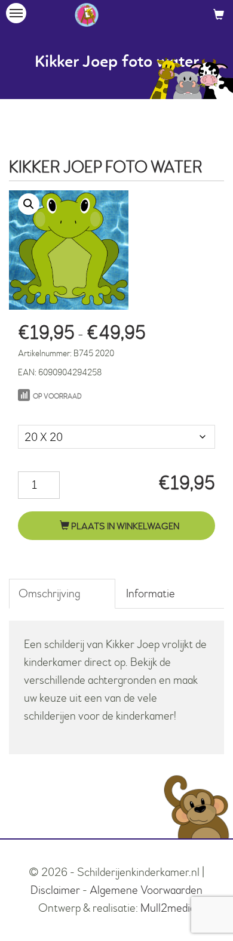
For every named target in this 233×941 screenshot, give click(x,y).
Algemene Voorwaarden (146, 890)
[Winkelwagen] (218, 14)
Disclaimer (55, 890)
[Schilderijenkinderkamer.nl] (87, 15)
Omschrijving (49, 593)
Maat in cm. (43, 412)
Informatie (150, 593)
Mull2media (167, 907)
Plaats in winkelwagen (124, 526)
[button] (28, 204)
